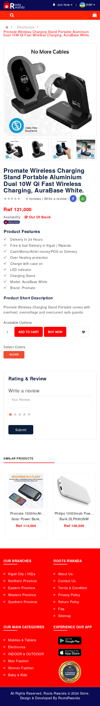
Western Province (22, 594)
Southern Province (22, 601)
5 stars (29, 414)
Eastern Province (21, 587)
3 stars (20, 414)
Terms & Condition (72, 587)
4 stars (24, 414)
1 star (10, 414)
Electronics (25, 27)
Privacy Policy (69, 594)
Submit (20, 429)
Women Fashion (21, 667)
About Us (65, 573)
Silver (14, 354)
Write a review (55, 198)
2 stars (15, 414)
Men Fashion (18, 661)
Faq (61, 608)
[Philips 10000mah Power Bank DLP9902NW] (74, 491)
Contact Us (67, 580)
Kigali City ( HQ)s (21, 573)
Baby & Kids (17, 674)
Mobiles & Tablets (22, 640)
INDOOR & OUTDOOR (26, 654)
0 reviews (33, 198)
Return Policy (68, 601)
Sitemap (64, 615)
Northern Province (22, 580)
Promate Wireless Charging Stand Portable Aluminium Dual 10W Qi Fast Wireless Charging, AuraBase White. (46, 33)
